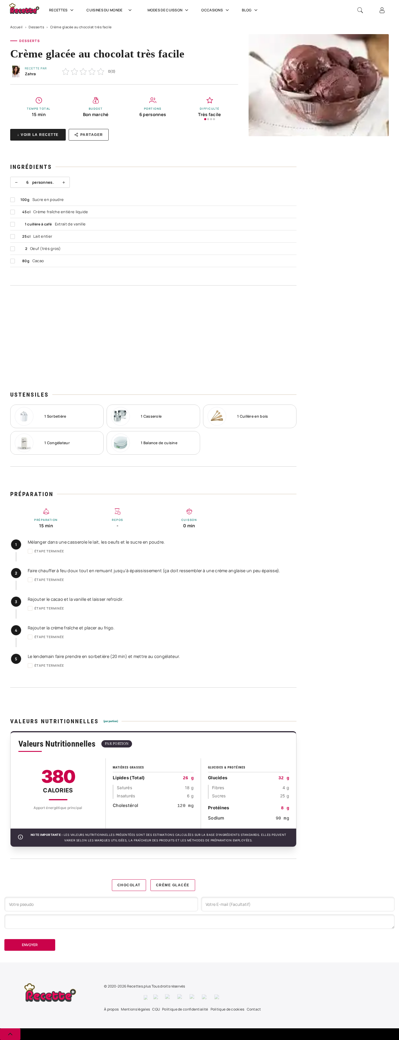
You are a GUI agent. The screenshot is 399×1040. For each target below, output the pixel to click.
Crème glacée (173, 885)
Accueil (16, 27)
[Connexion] (382, 10)
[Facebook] (146, 997)
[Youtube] (205, 997)
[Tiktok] (217, 997)
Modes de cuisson (165, 10)
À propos (111, 1009)
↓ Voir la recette (38, 134)
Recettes (58, 10)
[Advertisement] (153, 338)
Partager (91, 134)
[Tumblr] (193, 997)
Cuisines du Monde (104, 10)
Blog (246, 10)
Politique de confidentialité (185, 1009)
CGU (156, 1009)
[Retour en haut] (10, 1034)
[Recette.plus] (27, 10)
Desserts (36, 27)
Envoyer (30, 944)
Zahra (30, 73)
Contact (254, 1009)
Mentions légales (135, 1009)
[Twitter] (156, 997)
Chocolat (128, 885)
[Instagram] (168, 997)
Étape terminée (49, 551)
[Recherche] (360, 10)
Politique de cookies (227, 1009)
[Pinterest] (180, 997)
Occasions (212, 10)
